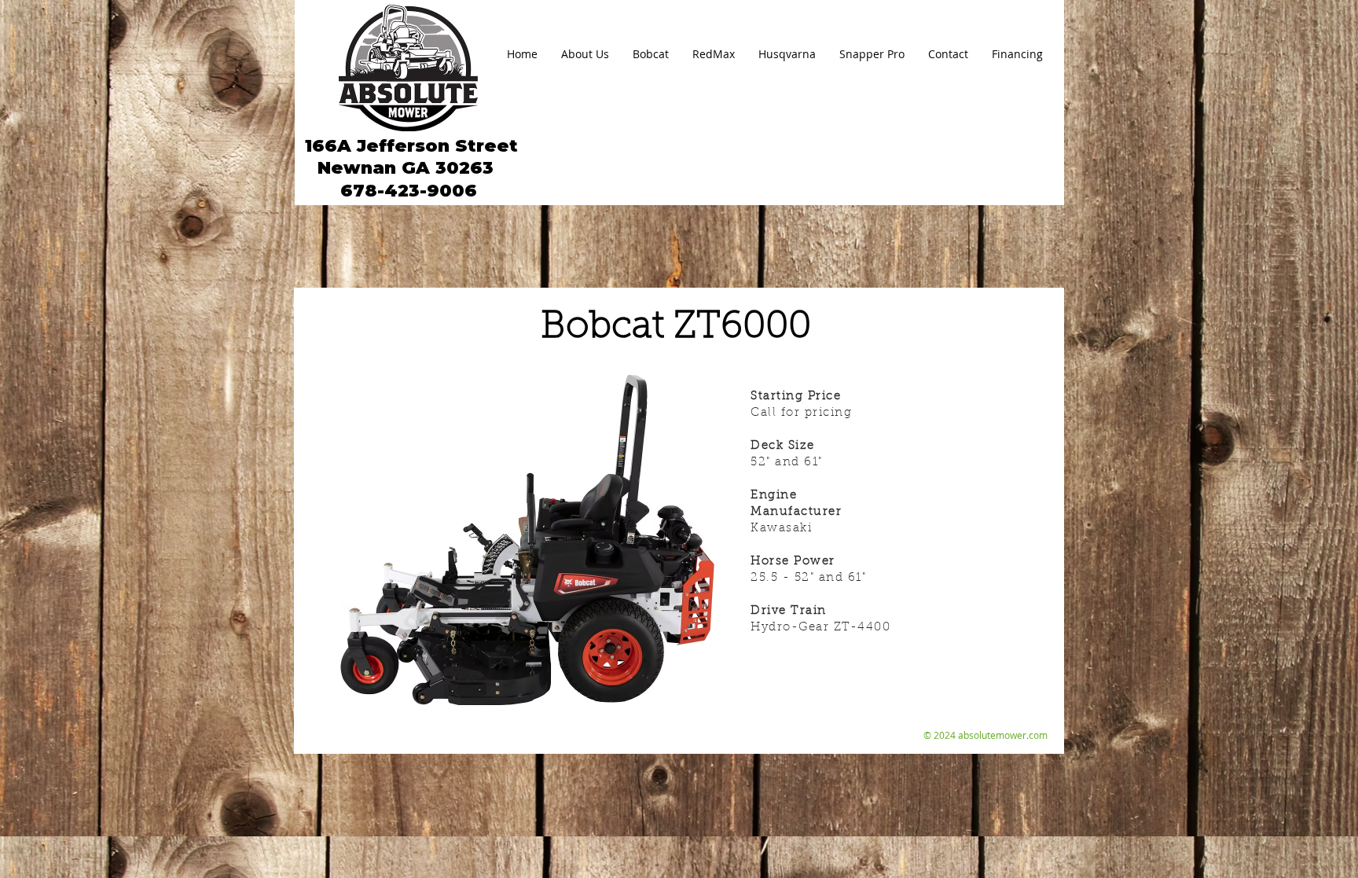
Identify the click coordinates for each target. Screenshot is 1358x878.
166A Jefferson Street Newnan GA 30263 (408, 156)
